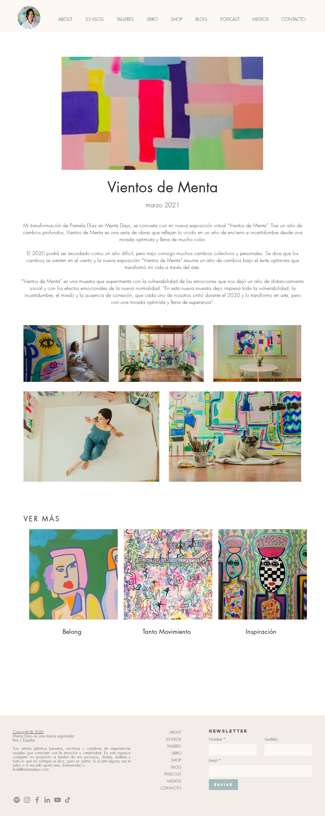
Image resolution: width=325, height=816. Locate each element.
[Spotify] (17, 800)
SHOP (176, 760)
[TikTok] (67, 800)
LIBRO (176, 753)
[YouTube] (57, 800)
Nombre (217, 739)
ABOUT (175, 732)
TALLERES (174, 746)
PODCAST (172, 774)
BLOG (176, 767)
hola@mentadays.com (31, 769)
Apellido (271, 739)
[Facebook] (37, 800)
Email (215, 760)
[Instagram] (27, 800)
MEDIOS (174, 781)
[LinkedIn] (47, 800)
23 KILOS (173, 739)
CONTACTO (171, 788)
